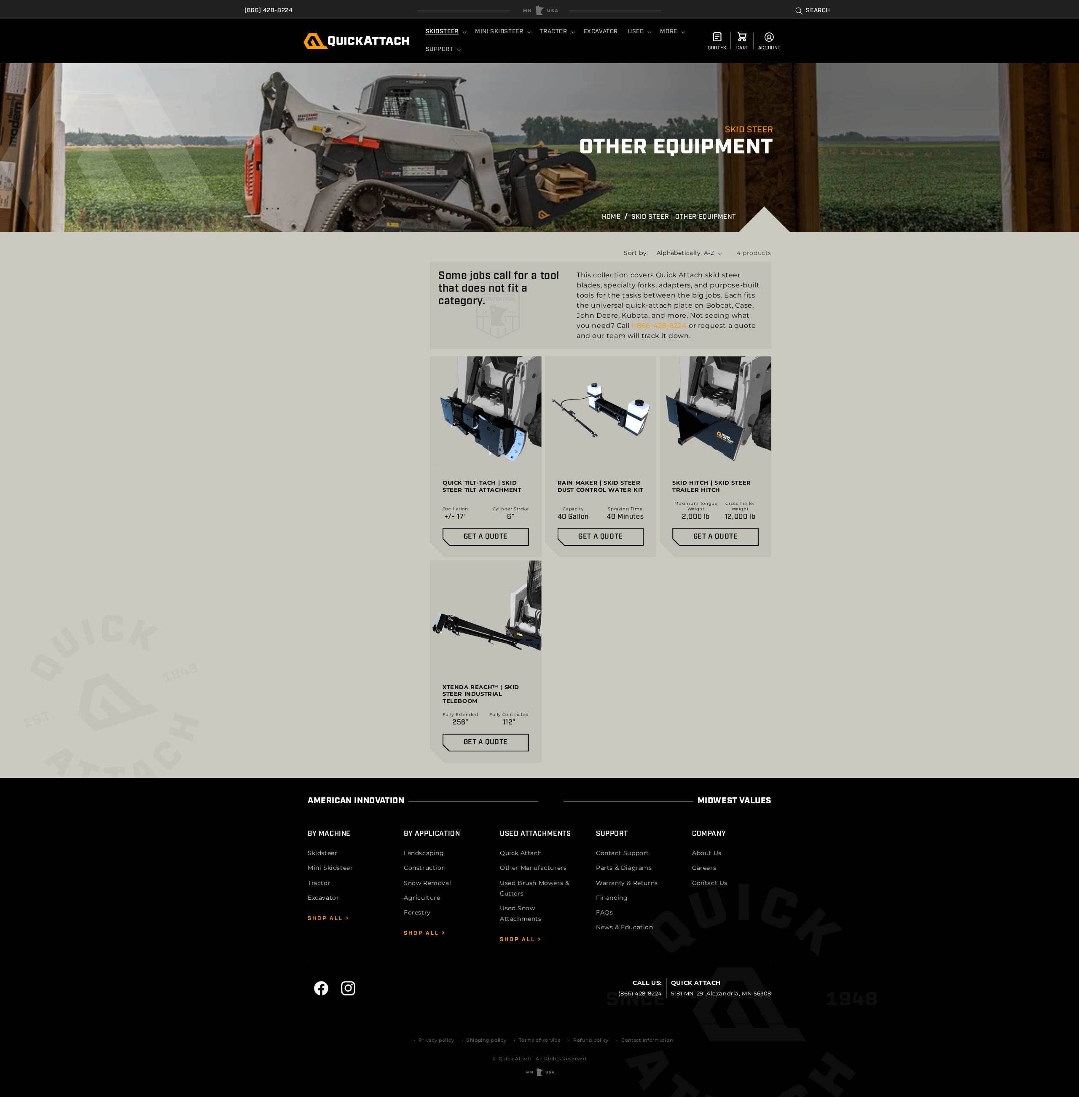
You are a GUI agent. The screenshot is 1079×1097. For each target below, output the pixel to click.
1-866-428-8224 (659, 326)
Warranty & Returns (627, 883)
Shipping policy (487, 1040)
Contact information (647, 1040)
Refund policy (591, 1040)
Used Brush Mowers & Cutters (534, 888)
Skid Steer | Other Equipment (683, 217)
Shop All (327, 918)
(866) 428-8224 (268, 11)
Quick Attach (521, 853)
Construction (425, 868)
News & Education (624, 927)
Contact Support (622, 853)
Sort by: (636, 253)
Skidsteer (322, 853)
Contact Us (709, 883)
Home (611, 217)
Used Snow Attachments (521, 913)
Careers (704, 868)
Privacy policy (436, 1040)
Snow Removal (427, 883)
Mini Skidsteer (330, 868)
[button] (812, 11)
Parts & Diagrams (624, 868)
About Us (707, 853)
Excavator (323, 897)
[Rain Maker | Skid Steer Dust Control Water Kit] (601, 456)
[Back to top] (539, 10)
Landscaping (424, 853)
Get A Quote (486, 537)
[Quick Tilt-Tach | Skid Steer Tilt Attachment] (486, 456)
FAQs (604, 912)
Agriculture (422, 897)
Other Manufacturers (533, 868)
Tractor (319, 883)
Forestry (417, 912)
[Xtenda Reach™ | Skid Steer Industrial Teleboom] (486, 662)
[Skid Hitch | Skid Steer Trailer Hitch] (715, 456)
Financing (612, 897)
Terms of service (540, 1040)
